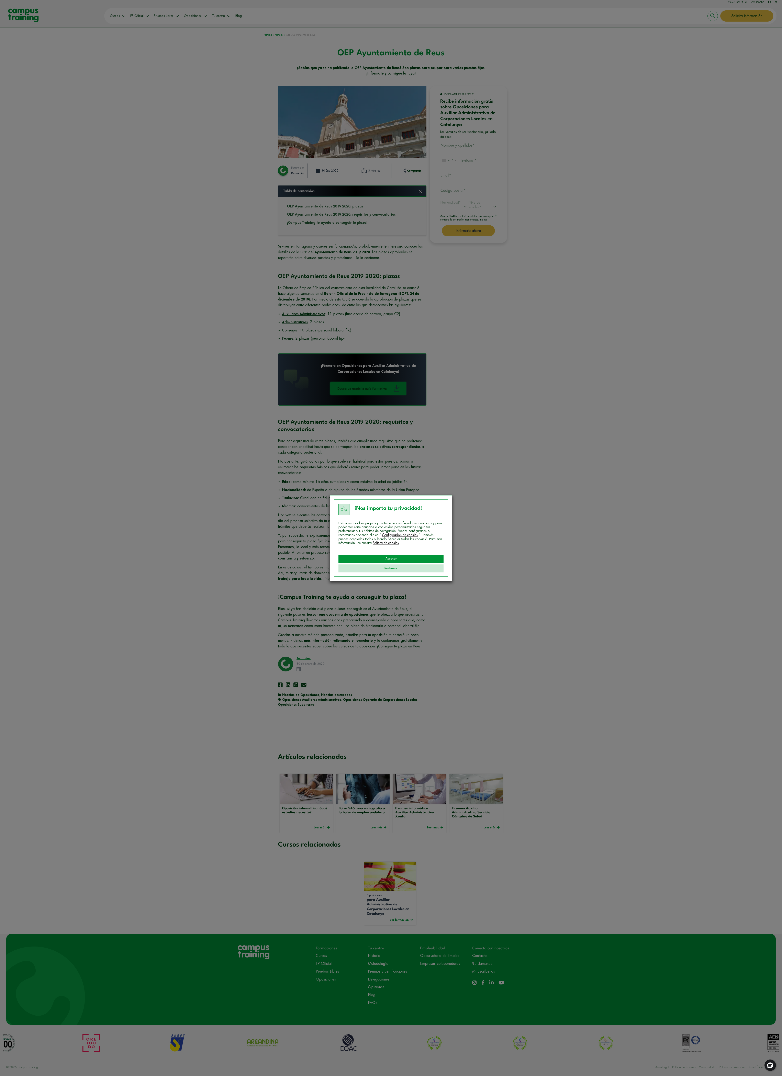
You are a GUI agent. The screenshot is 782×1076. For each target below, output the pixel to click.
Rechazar (391, 568)
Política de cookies (386, 543)
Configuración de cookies (400, 535)
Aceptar (391, 558)
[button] (770, 1065)
